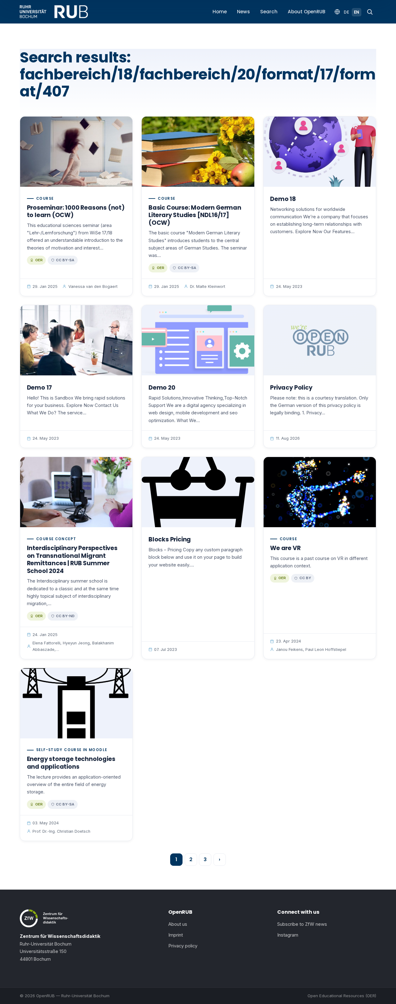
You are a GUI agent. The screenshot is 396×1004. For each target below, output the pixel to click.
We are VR (285, 548)
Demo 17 (39, 387)
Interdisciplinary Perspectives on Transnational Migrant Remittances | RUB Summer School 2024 (72, 559)
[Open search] (369, 11)
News (243, 11)
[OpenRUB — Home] (54, 11)
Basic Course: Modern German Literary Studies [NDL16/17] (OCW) (194, 215)
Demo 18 (283, 199)
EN (356, 12)
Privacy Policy (291, 387)
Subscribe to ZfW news (302, 924)
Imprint (175, 935)
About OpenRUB (306, 11)
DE (346, 12)
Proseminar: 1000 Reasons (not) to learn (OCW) (76, 211)
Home (220, 11)
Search (269, 11)
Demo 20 (161, 387)
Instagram (287, 935)
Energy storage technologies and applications (71, 763)
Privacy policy (182, 946)
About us (177, 924)
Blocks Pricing (169, 539)
